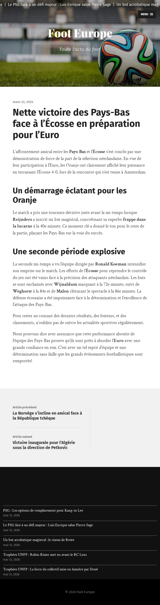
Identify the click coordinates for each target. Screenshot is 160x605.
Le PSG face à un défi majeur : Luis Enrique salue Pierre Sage (48, 525)
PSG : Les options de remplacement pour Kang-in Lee (43, 510)
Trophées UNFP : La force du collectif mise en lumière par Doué (50, 569)
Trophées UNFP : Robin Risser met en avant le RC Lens (45, 554)
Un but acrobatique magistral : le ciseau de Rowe (38, 540)
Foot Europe (80, 32)
